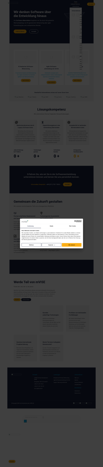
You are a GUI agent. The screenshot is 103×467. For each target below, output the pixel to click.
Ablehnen (31, 245)
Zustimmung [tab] (30, 226)
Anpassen (50, 245)
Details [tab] (51, 226)
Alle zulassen (71, 245)
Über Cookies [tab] (72, 226)
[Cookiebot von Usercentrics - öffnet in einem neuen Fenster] (75, 221)
